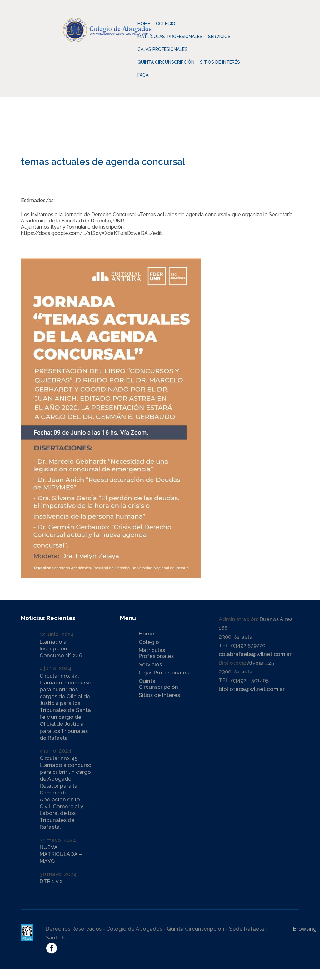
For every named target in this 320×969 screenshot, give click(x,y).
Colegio (149, 642)
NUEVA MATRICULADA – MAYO (61, 854)
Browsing (305, 929)
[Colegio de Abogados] (122, 25)
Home (144, 23)
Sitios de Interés (220, 62)
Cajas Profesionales (164, 672)
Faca (143, 74)
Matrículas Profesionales (156, 653)
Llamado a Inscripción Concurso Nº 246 (61, 648)
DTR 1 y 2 (51, 881)
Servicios (150, 664)
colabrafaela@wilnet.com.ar (255, 654)
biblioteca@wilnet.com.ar (252, 689)
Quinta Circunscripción (166, 62)
